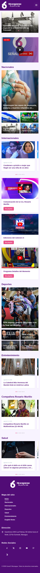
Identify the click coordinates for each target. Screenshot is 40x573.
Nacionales (8, 67)
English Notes (10, 520)
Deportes (7, 284)
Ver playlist (8, 209)
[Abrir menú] (36, 5)
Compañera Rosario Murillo (17, 396)
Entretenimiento (10, 355)
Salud (5, 438)
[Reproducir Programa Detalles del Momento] (20, 258)
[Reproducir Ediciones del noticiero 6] (20, 224)
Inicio (7, 499)
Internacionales (10, 138)
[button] (20, 49)
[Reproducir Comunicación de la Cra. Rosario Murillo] (20, 188)
